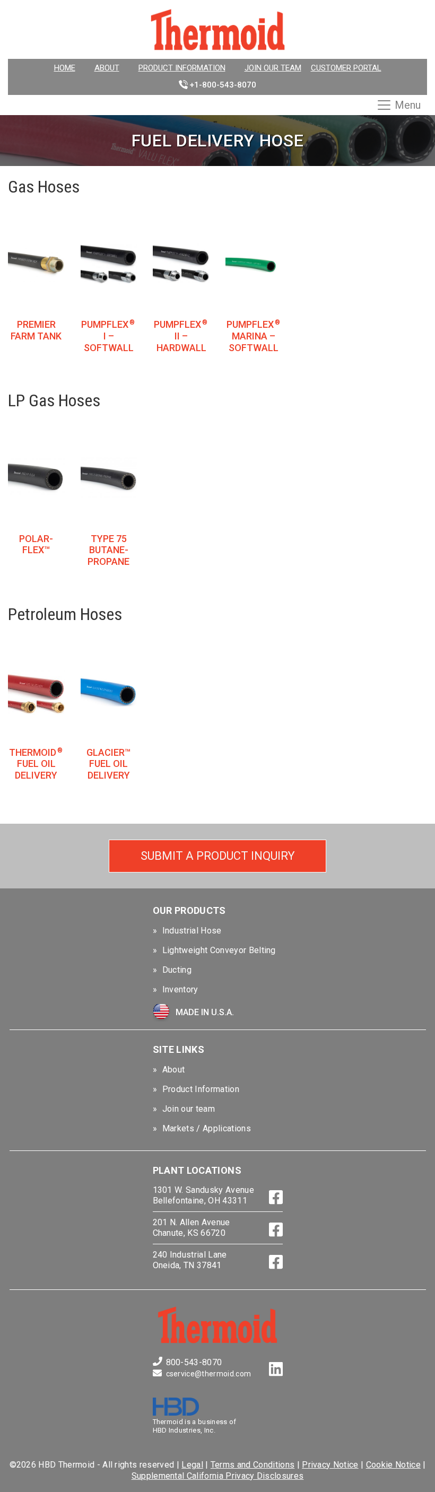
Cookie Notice (393, 1465)
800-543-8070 (194, 1362)
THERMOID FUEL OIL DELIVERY (36, 764)
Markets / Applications (206, 1128)
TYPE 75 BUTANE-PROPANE (108, 550)
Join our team (273, 68)
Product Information (181, 68)
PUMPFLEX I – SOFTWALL (108, 336)
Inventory (180, 989)
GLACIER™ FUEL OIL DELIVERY (108, 764)
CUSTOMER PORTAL (346, 68)
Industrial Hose (192, 931)
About (106, 68)
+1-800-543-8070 (222, 85)
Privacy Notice (330, 1465)
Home (64, 68)
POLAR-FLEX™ (36, 544)
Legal (192, 1465)
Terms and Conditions (252, 1465)
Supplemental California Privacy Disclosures (218, 1476)
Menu (408, 105)
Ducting (177, 970)
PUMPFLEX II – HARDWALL (180, 336)
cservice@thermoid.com (208, 1373)
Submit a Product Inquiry (218, 855)
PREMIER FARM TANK (36, 330)
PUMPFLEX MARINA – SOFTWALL (253, 336)
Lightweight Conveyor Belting (219, 950)
